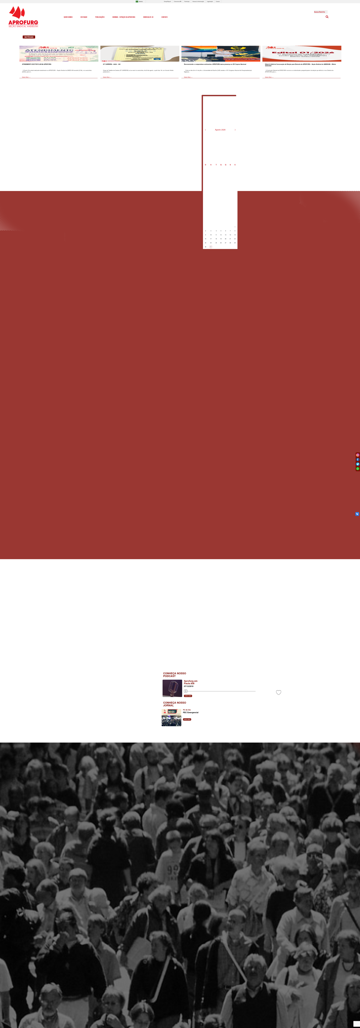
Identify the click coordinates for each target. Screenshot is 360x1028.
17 (211, 239)
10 (211, 235)
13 (225, 235)
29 (235, 243)
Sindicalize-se (148, 17)
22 (235, 239)
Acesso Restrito (319, 12)
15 (235, 235)
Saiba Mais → (26, 77)
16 (205, 239)
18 (216, 239)
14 (230, 235)
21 (230, 239)
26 (221, 243)
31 (211, 247)
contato (164, 17)
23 (205, 243)
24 (211, 243)
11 (216, 235)
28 (230, 243)
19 (221, 239)
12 (221, 235)
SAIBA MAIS (188, 696)
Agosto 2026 (220, 129)
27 (225, 243)
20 (225, 239)
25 (216, 243)
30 (205, 247)
